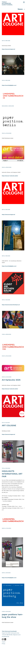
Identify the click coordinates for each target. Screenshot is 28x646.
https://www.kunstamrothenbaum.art (11, 304)
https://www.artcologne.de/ (8, 49)
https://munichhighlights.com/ (9, 85)
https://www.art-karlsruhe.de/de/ (10, 175)
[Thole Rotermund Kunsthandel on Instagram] (3, 639)
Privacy (3, 643)
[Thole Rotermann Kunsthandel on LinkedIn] (5, 639)
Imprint (3, 641)
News (20, 9)
